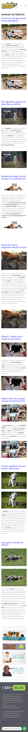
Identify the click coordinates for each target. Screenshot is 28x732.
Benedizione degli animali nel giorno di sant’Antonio (13, 177)
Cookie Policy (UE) (7, 724)
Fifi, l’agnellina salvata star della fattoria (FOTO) (13, 103)
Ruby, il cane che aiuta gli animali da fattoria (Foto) (13, 399)
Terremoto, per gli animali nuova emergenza (13, 19)
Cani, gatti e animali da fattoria (12, 543)
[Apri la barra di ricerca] (22, 5)
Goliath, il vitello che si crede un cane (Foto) (12, 337)
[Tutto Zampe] (9, 5)
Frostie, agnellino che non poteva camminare (13, 467)
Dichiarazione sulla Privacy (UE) (11, 721)
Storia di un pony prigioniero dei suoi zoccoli (14, 246)
